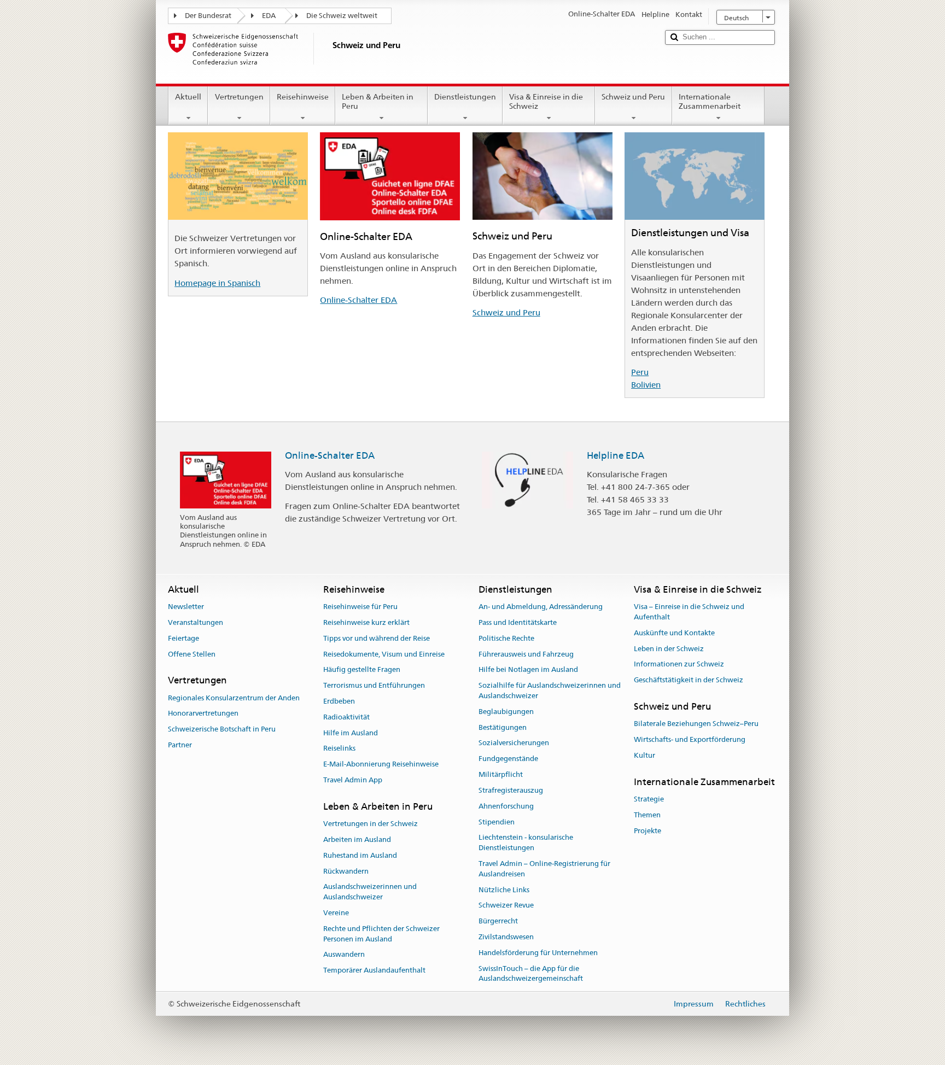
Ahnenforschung (506, 806)
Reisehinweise (303, 96)
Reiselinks (339, 749)
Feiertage (183, 638)
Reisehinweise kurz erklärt (366, 622)
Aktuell (188, 96)
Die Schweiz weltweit (341, 15)
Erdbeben (339, 701)
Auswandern (344, 955)
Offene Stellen (191, 654)
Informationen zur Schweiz (679, 664)
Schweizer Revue (506, 906)
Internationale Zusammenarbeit (709, 101)
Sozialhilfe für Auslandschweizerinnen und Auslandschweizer (550, 690)
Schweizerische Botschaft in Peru (222, 729)
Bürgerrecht (498, 921)
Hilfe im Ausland (350, 733)
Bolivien (646, 384)
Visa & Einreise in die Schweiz (546, 101)
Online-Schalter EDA (358, 300)
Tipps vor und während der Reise (376, 638)
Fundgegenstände (508, 759)
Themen (647, 815)
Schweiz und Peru (633, 96)
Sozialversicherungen (514, 743)
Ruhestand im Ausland (360, 855)
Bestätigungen (503, 727)
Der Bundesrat (208, 15)
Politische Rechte (506, 638)
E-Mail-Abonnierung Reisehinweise (381, 764)
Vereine (336, 913)
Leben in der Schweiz (669, 649)
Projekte (647, 831)
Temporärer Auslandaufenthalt (374, 971)
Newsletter (186, 606)
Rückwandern (346, 871)
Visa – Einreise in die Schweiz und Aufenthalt (689, 611)
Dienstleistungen (465, 96)
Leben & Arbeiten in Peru (377, 101)
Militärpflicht (501, 774)
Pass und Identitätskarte (518, 622)
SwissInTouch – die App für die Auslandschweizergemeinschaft (531, 973)
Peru (640, 372)
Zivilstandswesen (506, 937)
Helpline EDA (615, 455)
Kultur (644, 755)
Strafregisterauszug (511, 790)
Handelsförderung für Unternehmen (538, 953)
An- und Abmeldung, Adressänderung (541, 606)
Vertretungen (239, 96)
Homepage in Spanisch (217, 283)
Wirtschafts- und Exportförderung (689, 739)
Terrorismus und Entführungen (374, 685)
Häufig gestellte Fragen (361, 670)
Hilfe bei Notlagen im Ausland (528, 670)
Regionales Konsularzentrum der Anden (234, 698)
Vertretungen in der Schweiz (370, 824)
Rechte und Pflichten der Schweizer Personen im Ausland (381, 933)
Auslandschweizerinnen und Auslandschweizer (370, 892)
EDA (269, 15)
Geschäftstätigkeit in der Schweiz (688, 680)
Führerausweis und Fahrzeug (526, 654)
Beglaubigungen (506, 711)
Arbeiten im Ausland (357, 839)
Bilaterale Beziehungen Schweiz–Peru (696, 724)
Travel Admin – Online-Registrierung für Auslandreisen (544, 868)
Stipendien (497, 822)
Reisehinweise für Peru (360, 606)
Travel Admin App (352, 780)
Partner (180, 745)
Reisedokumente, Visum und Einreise (384, 654)
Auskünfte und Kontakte (674, 633)
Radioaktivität (346, 717)
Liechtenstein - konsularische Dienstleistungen (526, 843)
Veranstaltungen (195, 622)
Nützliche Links (504, 890)
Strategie (649, 799)
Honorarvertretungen (203, 714)
